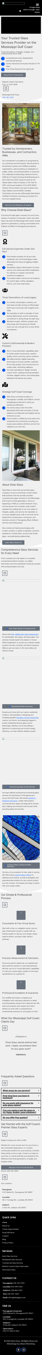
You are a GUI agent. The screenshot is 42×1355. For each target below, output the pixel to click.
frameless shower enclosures (27, 718)
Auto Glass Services (9, 1256)
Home (4, 1222)
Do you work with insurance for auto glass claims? (18, 1104)
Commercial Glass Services (12, 1263)
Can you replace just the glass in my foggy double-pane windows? (19, 1111)
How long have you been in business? (16, 1096)
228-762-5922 (8, 97)
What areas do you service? (16, 1090)
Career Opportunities (10, 1229)
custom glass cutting (23, 875)
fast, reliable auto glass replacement (24, 634)
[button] (37, 4)
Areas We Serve (8, 1232)
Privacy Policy (7, 1243)
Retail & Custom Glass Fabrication (15, 1266)
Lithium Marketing (27, 1344)
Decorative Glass (8, 1270)
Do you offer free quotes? (15, 1117)
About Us (6, 1226)
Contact (5, 1236)
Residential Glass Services (12, 1259)
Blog (4, 1239)
